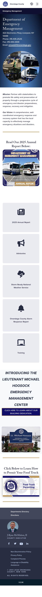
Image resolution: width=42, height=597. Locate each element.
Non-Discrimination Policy (21, 551)
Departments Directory (20, 511)
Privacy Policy (16, 555)
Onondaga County (17, 4)
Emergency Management (12, 11)
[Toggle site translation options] (31, 4)
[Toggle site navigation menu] (37, 4)
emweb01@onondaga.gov (20, 45)
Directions (15, 515)
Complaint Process (18, 559)
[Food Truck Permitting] (21, 486)
